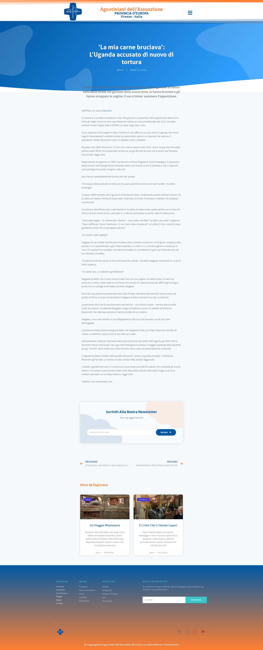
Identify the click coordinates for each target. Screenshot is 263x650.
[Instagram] (195, 632)
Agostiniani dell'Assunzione (131, 9)
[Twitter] (187, 632)
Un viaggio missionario (105, 525)
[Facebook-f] (179, 632)
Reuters (107, 110)
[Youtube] (203, 632)
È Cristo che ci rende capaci (158, 525)
